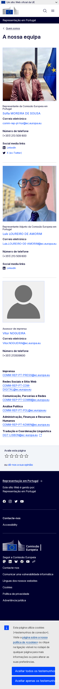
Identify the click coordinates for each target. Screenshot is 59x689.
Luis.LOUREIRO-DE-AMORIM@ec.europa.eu (29, 243)
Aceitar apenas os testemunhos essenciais (35, 680)
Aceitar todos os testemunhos (35, 671)
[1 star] (6, 456)
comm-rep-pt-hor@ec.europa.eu (22, 123)
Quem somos (13, 28)
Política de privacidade (16, 593)
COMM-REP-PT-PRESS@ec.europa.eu (26, 375)
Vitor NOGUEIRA (14, 333)
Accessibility (10, 524)
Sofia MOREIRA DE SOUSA (21, 113)
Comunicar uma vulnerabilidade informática (28, 574)
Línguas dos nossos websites (20, 580)
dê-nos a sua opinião (20, 464)
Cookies (7, 587)
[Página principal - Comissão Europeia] (11, 10)
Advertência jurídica (14, 600)
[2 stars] (9, 456)
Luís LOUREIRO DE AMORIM (22, 234)
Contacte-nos (11, 567)
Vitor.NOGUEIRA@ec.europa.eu (22, 343)
